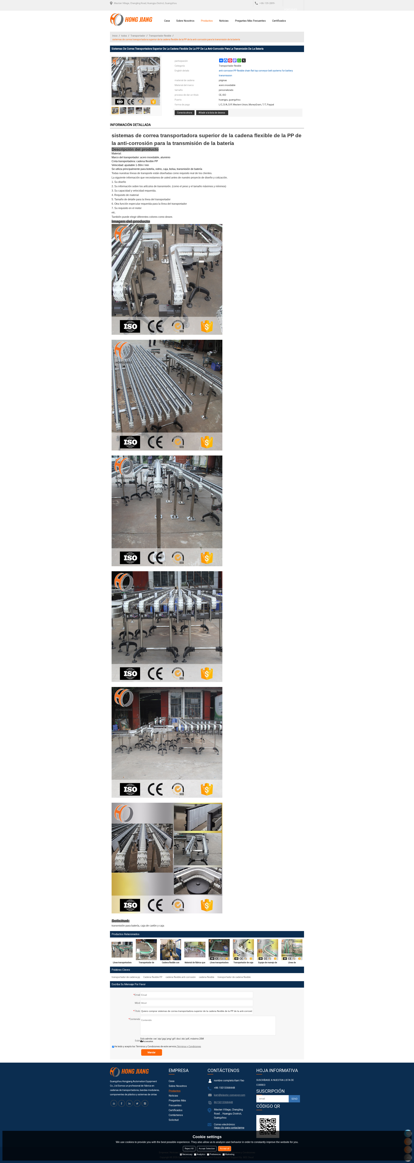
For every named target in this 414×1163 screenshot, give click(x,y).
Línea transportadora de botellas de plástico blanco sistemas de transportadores (219, 963)
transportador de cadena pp (126, 977)
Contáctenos (176, 1115)
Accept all (224, 1148)
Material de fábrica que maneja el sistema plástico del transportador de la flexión (195, 963)
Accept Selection (207, 1148)
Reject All (189, 1148)
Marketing (229, 1154)
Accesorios (148, 1041)
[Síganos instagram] (145, 1103)
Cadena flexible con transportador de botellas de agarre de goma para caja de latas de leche (170, 963)
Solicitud (174, 1119)
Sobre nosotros (185, 20)
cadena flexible (206, 977)
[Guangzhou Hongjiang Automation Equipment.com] (131, 19)
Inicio (115, 35)
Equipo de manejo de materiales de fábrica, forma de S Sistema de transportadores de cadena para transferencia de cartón (267, 963)
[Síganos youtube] (113, 1103)
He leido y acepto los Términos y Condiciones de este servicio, (157, 1046)
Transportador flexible (160, 35)
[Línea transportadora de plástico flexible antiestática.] (122, 949)
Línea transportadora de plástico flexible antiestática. (122, 963)
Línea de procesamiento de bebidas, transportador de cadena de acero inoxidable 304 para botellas (292, 963)
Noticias (224, 20)
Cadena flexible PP (152, 977)
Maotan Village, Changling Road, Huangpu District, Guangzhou (145, 3)
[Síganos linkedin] (129, 1103)
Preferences (215, 1154)
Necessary (187, 1154)
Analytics (201, 1154)
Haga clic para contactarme (229, 1127)
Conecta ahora (184, 112)
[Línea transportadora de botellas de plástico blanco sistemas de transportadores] (219, 949)
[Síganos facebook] (121, 1103)
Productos (207, 20)
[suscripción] (294, 1098)
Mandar (152, 1052)
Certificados (279, 20)
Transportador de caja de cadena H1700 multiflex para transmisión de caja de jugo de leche (243, 963)
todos (124, 35)
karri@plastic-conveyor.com (229, 1095)
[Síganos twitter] (137, 1103)
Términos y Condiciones (189, 1046)
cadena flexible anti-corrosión (181, 977)
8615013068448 (223, 1102)
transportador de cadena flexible (234, 977)
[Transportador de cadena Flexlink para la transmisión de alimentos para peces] (146, 949)
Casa (167, 20)
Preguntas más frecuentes (250, 20)
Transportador (138, 35)
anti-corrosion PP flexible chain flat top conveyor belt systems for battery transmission (256, 73)
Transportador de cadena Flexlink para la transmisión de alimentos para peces (146, 963)
